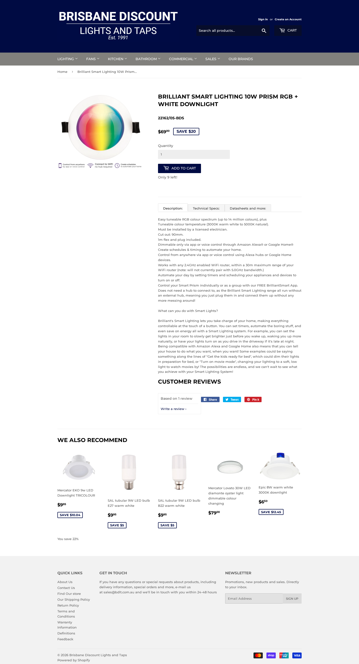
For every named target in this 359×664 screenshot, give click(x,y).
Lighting (66, 59)
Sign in (263, 19)
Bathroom (147, 59)
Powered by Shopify (73, 660)
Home (62, 72)
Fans (91, 59)
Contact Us (66, 588)
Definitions (66, 633)
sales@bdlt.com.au (119, 592)
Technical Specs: (206, 208)
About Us (65, 582)
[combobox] (233, 30)
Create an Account (288, 19)
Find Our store (69, 594)
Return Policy (68, 605)
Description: (173, 208)
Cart (291, 30)
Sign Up (292, 598)
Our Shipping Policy (73, 599)
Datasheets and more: (248, 208)
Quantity (165, 146)
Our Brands (241, 59)
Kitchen (116, 59)
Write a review (172, 409)
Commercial (181, 59)
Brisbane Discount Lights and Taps (98, 655)
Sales (211, 59)
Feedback (65, 639)
